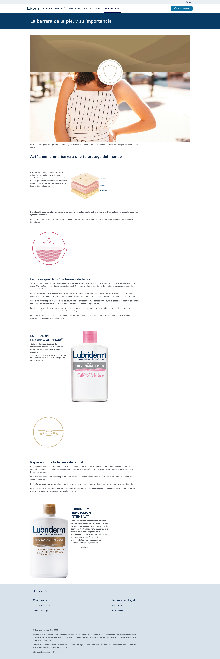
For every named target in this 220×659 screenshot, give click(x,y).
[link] (187, 2)
